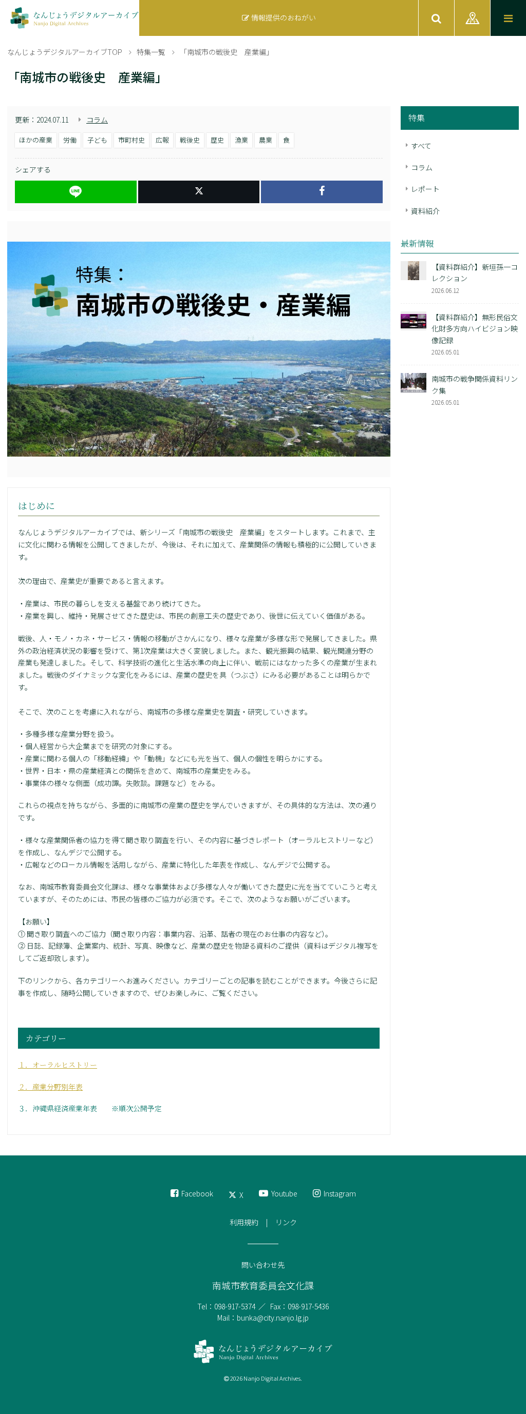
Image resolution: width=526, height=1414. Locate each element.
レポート (425, 189)
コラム (97, 119)
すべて (421, 146)
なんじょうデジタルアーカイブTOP (64, 52)
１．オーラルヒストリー (57, 1064)
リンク (286, 1222)
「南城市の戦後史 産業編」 (226, 52)
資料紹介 (425, 211)
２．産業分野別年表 (50, 1087)
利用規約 (244, 1222)
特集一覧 (151, 52)
